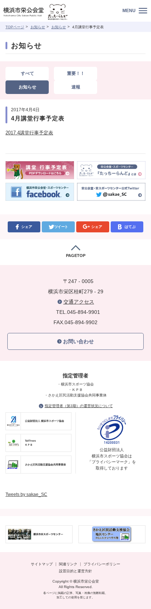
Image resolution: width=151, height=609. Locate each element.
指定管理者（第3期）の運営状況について (79, 406)
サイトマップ (42, 564)
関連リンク (68, 564)
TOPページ (14, 27)
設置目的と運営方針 (75, 571)
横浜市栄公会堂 (45, 13)
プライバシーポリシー (102, 564)
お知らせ (37, 27)
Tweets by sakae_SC (26, 494)
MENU (129, 10)
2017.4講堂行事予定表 (29, 132)
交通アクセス (78, 302)
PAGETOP (75, 255)
